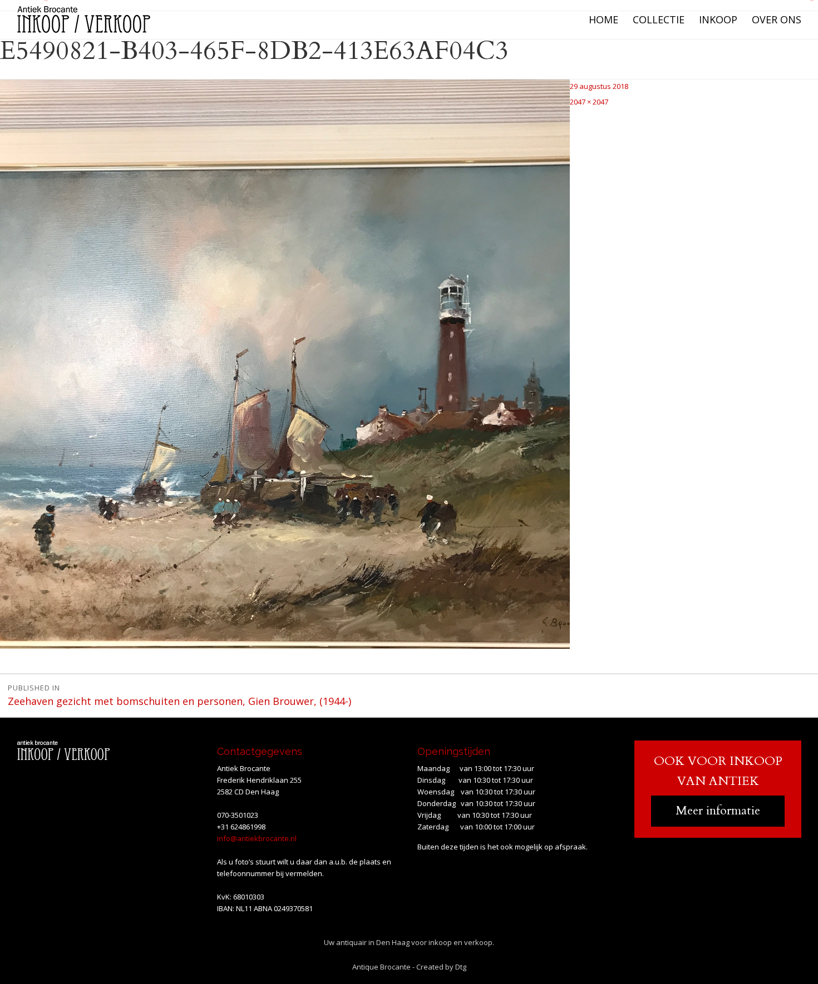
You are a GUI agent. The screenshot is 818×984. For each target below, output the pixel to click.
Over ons (776, 19)
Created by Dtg (441, 967)
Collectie (658, 19)
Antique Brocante (381, 967)
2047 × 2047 (589, 102)
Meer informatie (718, 810)
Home (603, 19)
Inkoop (718, 19)
